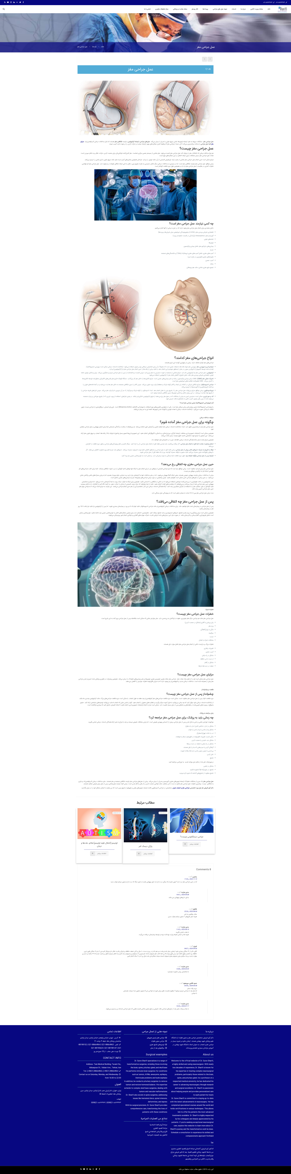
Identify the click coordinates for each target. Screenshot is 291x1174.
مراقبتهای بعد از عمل (157, 1048)
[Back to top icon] (280, 1169)
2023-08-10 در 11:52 (182, 929)
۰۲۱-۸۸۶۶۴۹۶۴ (280, 2)
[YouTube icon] (17, 2)
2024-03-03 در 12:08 (182, 969)
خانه (102, 46)
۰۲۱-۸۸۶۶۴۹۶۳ (267, 2)
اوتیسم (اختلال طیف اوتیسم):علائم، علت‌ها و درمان (99, 844)
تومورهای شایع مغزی (157, 1044)
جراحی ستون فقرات (157, 1041)
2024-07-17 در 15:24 (182, 1006)
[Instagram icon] (11, 2)
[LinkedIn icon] (14, 2)
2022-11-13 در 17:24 (190, 879)
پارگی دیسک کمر (145, 846)
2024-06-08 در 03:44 (190, 986)
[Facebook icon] (23, 2)
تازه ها (94, 46)
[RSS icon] (5, 2)
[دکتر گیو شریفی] (282, 9)
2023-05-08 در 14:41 (182, 895)
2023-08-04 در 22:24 (190, 911)
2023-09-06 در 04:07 (190, 948)
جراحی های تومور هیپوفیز (155, 1037)
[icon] (8, 2)
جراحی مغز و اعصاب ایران (181, 788)
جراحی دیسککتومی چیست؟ (191, 837)
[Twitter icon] (20, 2)
